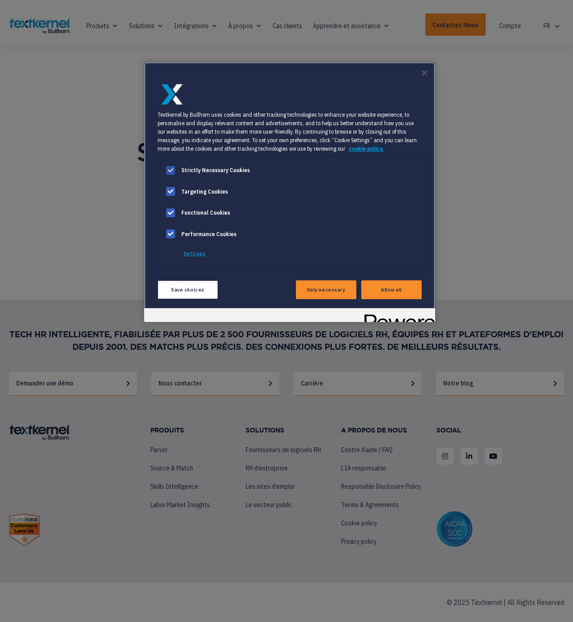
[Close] (424, 73)
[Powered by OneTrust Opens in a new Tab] (397, 316)
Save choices (188, 289)
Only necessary (326, 289)
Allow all (391, 289)
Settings (195, 253)
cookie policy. (366, 148)
